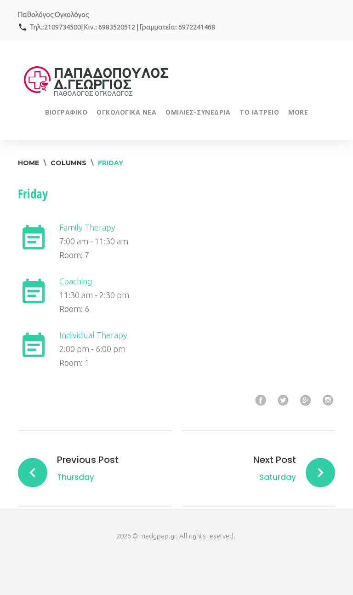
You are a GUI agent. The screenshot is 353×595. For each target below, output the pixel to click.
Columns (68, 163)
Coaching (75, 281)
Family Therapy (87, 227)
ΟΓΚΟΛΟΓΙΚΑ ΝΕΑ (126, 112)
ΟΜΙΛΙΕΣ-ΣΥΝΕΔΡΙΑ (197, 112)
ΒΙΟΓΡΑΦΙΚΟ (66, 112)
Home (28, 163)
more (298, 112)
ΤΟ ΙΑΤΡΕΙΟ (259, 112)
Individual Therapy (93, 335)
